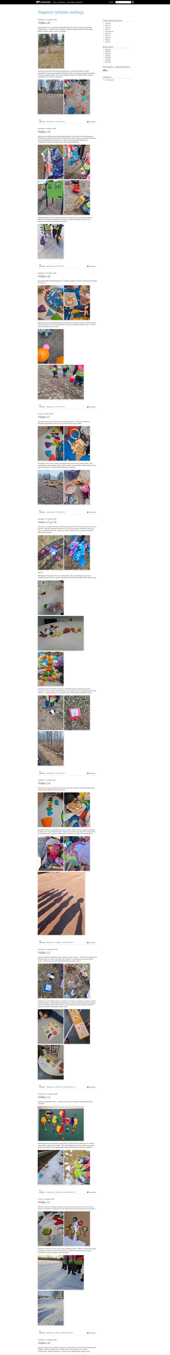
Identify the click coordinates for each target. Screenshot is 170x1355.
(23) (107, 56)
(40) (107, 60)
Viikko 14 (44, 783)
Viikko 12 (44, 1097)
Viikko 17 (44, 417)
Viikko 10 (44, 1343)
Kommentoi (92, 942)
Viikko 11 (44, 1202)
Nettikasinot (61, 2)
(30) (107, 62)
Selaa (71, 2)
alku (105, 70)
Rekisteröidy (79, 2)
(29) (107, 58)
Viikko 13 (44, 952)
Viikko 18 (44, 276)
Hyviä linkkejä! (109, 80)
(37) (107, 51)
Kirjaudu (111, 2)
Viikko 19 (44, 131)
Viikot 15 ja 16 (47, 522)
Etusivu (55, 2)
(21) (107, 53)
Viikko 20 (44, 22)
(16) (107, 49)
